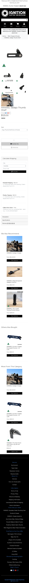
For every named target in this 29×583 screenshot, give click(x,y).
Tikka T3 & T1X (14, 537)
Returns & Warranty (14, 496)
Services (14, 479)
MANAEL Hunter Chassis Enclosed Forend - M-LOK (14, 348)
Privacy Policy (14, 494)
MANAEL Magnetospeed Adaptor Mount (14, 281)
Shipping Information (14, 499)
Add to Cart (14, 451)
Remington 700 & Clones (14, 534)
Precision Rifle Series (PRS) (14, 562)
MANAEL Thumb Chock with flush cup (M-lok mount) (14, 444)
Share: (3, 113)
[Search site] (27, 20)
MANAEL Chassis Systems (14, 516)
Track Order (14, 468)
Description (5, 217)
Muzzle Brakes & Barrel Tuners (14, 522)
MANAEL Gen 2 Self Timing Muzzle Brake (13, 309)
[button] (14, 147)
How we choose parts (14, 482)
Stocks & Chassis (14, 513)
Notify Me (15, 144)
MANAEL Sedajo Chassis (14, 253)
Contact (14, 484)
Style (2, 127)
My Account (14, 465)
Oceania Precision (14, 545)
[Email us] (11, 570)
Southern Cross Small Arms (14, 542)
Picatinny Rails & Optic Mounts (14, 525)
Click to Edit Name (14, 505)
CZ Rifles (14, 551)
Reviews (4, 223)
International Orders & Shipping (14, 502)
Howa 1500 (15, 554)
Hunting (14, 559)
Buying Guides (14, 474)
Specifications (6, 220)
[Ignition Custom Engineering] (14, 13)
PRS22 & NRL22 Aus (14, 565)
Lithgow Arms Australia (14, 540)
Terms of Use (14, 491)
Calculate (15, 171)
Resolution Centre (14, 471)
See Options (14, 260)
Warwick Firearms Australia (14, 548)
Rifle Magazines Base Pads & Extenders (14, 527)
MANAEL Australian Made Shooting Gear (14, 510)
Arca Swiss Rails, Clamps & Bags (14, 519)
